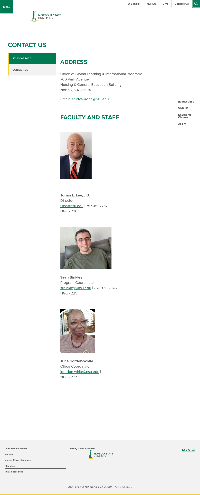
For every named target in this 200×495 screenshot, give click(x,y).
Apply (182, 124)
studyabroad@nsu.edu (90, 99)
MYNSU (188, 450)
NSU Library (11, 466)
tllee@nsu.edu (71, 206)
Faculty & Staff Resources (82, 448)
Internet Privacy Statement (18, 460)
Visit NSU (184, 108)
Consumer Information (16, 448)
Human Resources (14, 471)
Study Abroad (21, 58)
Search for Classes (184, 116)
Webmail (9, 454)
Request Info (186, 101)
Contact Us (20, 69)
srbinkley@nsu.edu (75, 288)
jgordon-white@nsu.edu (79, 371)
